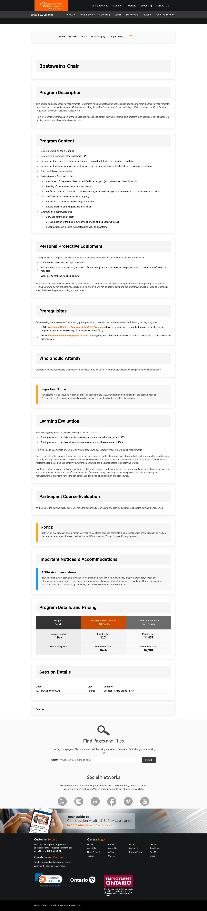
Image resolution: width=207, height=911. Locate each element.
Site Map (154, 852)
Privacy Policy (135, 852)
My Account (132, 14)
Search (54, 760)
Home (90, 844)
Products (131, 5)
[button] (49, 880)
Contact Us (162, 5)
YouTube (147, 14)
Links (152, 856)
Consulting (104, 14)
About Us (70, 14)
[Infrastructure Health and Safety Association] (51, 5)
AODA (111, 852)
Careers (111, 856)
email (47, 862)
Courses (40, 709)
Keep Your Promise (165, 14)
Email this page (98, 36)
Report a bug (117, 36)
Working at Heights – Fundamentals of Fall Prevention (77, 327)
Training (117, 5)
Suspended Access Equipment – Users (68, 335)
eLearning (146, 5)
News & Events (87, 14)
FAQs (131, 844)
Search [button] (149, 760)
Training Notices (98, 5)
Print (84, 36)
